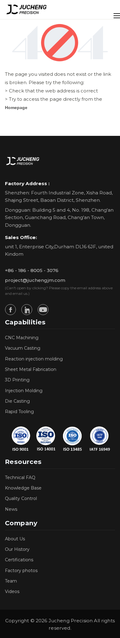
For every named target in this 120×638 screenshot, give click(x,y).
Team (11, 581)
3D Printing (17, 380)
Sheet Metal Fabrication (30, 369)
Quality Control (21, 498)
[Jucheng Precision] (27, 9)
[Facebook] (10, 309)
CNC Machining (21, 337)
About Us (15, 539)
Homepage (16, 107)
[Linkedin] (26, 309)
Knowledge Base (23, 488)
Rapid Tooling (19, 411)
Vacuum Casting (22, 348)
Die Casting (17, 401)
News (11, 509)
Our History (17, 549)
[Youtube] (43, 309)
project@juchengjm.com (35, 280)
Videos (12, 591)
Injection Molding (23, 390)
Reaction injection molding (34, 359)
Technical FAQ (20, 477)
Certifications (19, 560)
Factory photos (21, 570)
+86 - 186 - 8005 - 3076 (31, 270)
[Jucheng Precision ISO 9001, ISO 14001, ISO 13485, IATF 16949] (60, 439)
